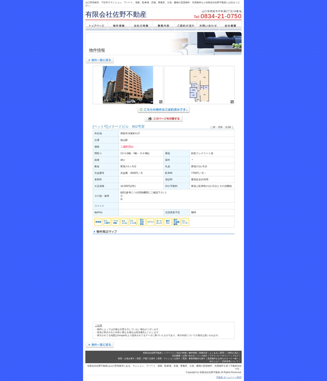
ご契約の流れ (232, 353)
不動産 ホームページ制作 (229, 377)
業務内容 (203, 353)
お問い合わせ (188, 355)
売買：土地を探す (126, 358)
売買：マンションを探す (168, 358)
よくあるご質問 (216, 353)
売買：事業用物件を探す (193, 358)
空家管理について (230, 361)
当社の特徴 (181, 353)
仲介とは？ (214, 361)
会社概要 (176, 355)
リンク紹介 (202, 355)
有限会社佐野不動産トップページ (158, 353)
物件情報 (193, 353)
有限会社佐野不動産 (116, 14)
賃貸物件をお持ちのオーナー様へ (223, 358)
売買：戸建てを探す (146, 358)
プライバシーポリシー (219, 355)
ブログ (235, 355)
